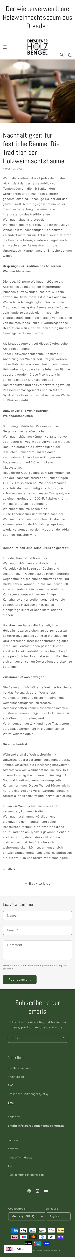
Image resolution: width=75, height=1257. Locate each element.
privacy (13, 1148)
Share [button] (11, 868)
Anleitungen (16, 1076)
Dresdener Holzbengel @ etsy (28, 1094)
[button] (5, 47)
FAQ (10, 1085)
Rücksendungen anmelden (26, 1174)
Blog (11, 1102)
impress (13, 1140)
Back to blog (40, 883)
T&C (10, 1166)
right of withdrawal (20, 1157)
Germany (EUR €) (23, 1216)
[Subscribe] (63, 1038)
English (54, 1216)
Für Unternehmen (19, 1068)
